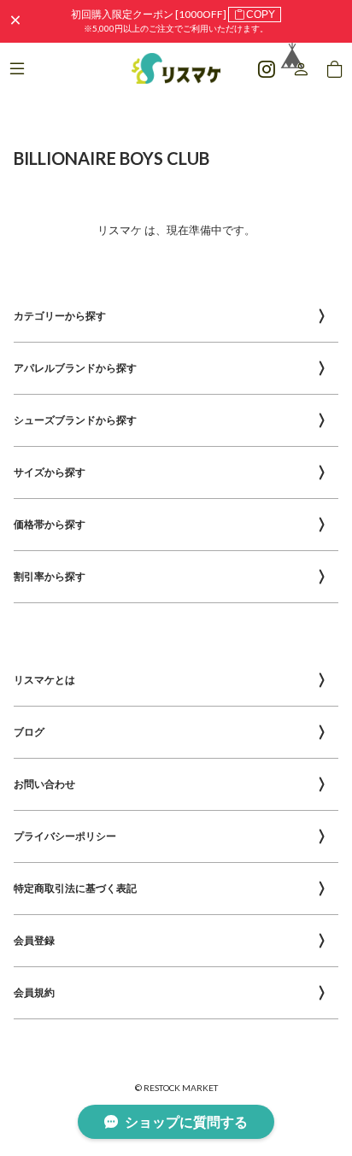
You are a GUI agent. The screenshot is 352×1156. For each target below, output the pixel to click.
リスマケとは (44, 679)
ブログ (29, 731)
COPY (260, 15)
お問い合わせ (44, 784)
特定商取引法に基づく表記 (75, 888)
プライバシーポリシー (65, 836)
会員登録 (34, 940)
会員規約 (34, 992)
